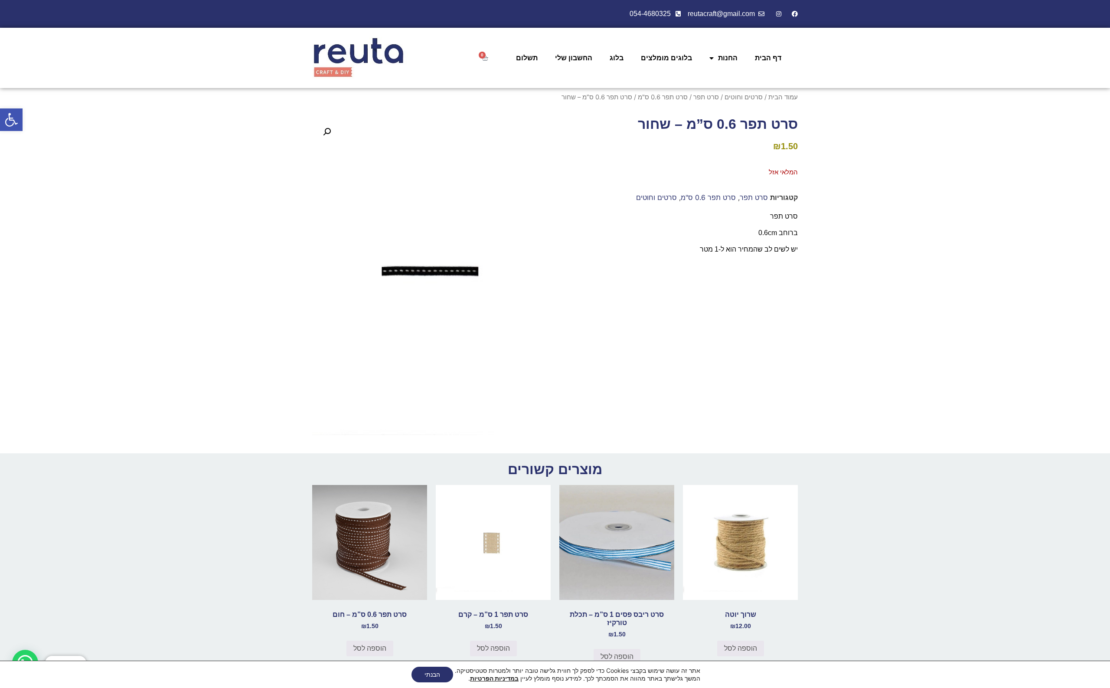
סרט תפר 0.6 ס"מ (663, 97)
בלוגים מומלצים (666, 58)
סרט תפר (706, 97)
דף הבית (768, 58)
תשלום (527, 58)
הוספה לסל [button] (740, 648)
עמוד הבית (783, 97)
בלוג (617, 58)
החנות (728, 58)
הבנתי (432, 674)
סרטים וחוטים (744, 97)
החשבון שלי (573, 58)
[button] (11, 119)
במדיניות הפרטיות (494, 678)
